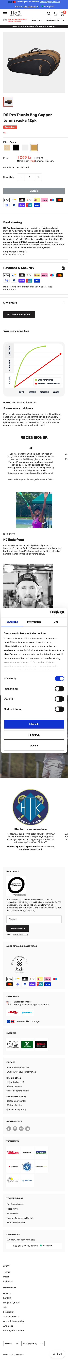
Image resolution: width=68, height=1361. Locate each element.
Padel (6, 1276)
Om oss (7, 1293)
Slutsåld (34, 191)
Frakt (32, 161)
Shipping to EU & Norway (38, 2)
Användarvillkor (11, 1316)
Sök (5, 1307)
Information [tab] (34, 621)
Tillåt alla (34, 724)
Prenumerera (18, 928)
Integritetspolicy (20, 934)
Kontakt (7, 1298)
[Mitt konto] (55, 13)
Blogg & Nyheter (11, 1302)
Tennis (6, 1272)
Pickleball (8, 1281)
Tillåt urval (34, 734)
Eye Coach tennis (15, 1204)
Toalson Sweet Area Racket (19, 1218)
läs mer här (43, 1004)
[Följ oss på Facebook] (8, 1128)
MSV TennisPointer (15, 1222)
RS (4, 133)
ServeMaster (12, 1213)
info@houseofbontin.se (24, 1072)
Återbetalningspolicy (13, 1321)
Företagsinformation (13, 1330)
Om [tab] (56, 621)
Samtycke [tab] (12, 621)
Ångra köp (8, 1326)
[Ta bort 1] (20, 177)
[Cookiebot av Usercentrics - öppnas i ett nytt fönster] (49, 612)
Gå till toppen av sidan (19, 314)
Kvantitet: (8, 177)
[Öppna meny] (5, 13)
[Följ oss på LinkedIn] (27, 1128)
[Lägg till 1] (38, 177)
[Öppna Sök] (49, 13)
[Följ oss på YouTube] (21, 1128)
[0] (62, 14)
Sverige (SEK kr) (30, 1344)
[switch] (59, 688)
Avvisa (34, 745)
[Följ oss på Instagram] (15, 1128)
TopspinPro (12, 1209)
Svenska (8, 1344)
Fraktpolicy (8, 1312)
